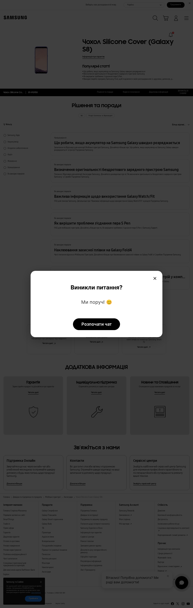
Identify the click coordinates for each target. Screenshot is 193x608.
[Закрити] (155, 278)
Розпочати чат (96, 324)
